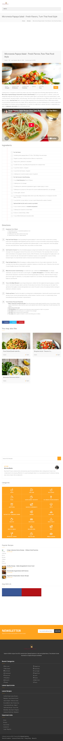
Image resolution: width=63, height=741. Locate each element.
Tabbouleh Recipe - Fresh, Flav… (11, 707)
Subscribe (57, 631)
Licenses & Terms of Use (18, 738)
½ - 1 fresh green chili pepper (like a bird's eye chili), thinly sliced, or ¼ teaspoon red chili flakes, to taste (35, 196)
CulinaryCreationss (24, 736)
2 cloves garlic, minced (19, 192)
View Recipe (9, 551)
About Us (34, 738)
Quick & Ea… (37, 668)
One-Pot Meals (12, 529)
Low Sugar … (37, 671)
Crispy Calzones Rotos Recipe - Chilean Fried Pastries (22, 550)
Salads (6, 60)
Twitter (14, 322)
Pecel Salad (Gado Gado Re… (12, 351)
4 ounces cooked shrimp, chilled (21, 213)
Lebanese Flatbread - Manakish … (11, 712)
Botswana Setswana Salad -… (12, 377)
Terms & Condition (6, 738)
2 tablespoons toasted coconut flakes (23, 209)
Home (23, 21)
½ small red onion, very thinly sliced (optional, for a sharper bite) (29, 164)
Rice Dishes (51, 492)
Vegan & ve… (37, 666)
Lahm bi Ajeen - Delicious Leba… (11, 700)
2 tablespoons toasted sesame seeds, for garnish (26, 174)
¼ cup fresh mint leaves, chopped (22, 171)
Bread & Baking (51, 536)
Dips (51, 529)
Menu (5, 9)
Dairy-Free (7, 675)
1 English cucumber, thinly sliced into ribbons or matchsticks (28, 158)
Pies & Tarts (51, 522)
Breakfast (7, 678)
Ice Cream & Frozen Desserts (51, 500)
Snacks (36, 678)
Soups (11, 492)
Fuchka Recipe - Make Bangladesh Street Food (20, 566)
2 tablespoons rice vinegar (20, 183)
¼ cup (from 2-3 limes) (23, 180)
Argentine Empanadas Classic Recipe (18, 576)
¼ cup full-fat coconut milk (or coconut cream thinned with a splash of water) (32, 200)
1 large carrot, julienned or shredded (22, 161)
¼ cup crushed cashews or (25, 206)
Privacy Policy (28, 738)
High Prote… (37, 673)
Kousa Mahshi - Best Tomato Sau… (12, 703)
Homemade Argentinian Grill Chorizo (17, 571)
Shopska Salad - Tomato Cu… (43, 351)
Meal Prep (51, 514)
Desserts (7, 680)
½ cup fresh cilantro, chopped (21, 168)
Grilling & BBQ (31, 529)
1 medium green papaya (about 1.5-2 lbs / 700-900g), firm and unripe (30, 155)
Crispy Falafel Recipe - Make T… (11, 705)
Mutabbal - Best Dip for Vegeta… (11, 710)
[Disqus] (31, 407)
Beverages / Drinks (12, 536)
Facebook (6, 322)
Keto (51, 507)
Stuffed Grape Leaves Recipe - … (11, 696)
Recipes (29, 21)
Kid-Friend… (7, 671)
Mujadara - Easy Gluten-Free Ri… (11, 698)
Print (55, 87)
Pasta (35, 682)
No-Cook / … (7, 666)
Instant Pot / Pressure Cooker (12, 514)
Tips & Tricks (6, 724)
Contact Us (6, 727)
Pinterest (21, 322)
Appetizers (12, 507)
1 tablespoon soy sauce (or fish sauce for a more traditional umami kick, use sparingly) (34, 189)
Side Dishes (31, 522)
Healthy (12, 522)
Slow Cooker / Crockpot (31, 500)
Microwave (7, 668)
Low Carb (31, 492)
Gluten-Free (31, 536)
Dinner (31, 514)
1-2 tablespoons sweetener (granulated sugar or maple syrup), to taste (31, 186)
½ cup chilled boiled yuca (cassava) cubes (24, 216)
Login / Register (7, 729)
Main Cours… (37, 680)
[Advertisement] (31, 36)
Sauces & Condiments (31, 507)
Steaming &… (8, 673)
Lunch (35, 675)
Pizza (11, 500)
